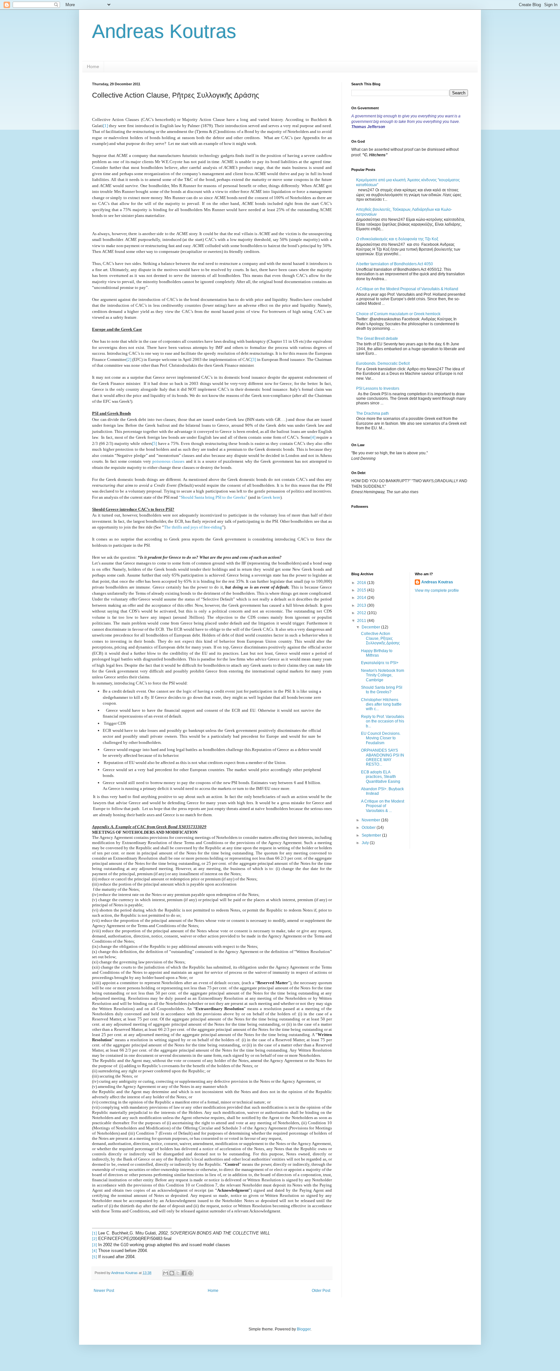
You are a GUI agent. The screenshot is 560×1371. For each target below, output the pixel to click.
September (372, 835)
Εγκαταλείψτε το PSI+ (380, 663)
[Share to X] (178, 1273)
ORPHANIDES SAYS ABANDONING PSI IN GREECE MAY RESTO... (382, 757)
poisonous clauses (168, 461)
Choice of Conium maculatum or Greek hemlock (398, 314)
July (366, 842)
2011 (362, 620)
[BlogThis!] (172, 1273)
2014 (362, 597)
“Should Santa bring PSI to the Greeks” (213, 497)
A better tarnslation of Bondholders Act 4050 (394, 264)
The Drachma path (372, 413)
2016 (362, 582)
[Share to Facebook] (184, 1273)
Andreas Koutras (164, 31)
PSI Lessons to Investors (377, 388)
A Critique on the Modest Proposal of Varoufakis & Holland (407, 289)
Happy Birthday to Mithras (376, 653)
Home (93, 66)
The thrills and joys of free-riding (193, 527)
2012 (362, 613)
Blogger (303, 1329)
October (369, 827)
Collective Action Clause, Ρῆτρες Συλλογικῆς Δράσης (380, 638)
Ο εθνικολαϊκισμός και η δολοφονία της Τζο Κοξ (397, 239)
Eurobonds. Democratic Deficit (383, 363)
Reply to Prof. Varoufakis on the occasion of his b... (382, 721)
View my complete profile (437, 590)
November (371, 820)
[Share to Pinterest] (190, 1273)
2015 (362, 590)
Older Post (321, 1290)
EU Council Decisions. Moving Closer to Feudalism (381, 738)
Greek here (271, 497)
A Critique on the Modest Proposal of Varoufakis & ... (382, 806)
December (371, 627)
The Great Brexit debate (377, 338)
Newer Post (104, 1290)
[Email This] (165, 1273)
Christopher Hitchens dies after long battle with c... (381, 704)
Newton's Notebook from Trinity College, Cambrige (382, 675)
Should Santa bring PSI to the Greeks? (381, 689)
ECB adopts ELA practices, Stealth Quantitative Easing (380, 777)
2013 (362, 605)
